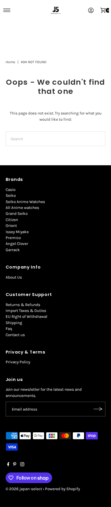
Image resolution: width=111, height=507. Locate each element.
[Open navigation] (7, 10)
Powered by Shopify (62, 489)
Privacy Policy (18, 362)
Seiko (11, 195)
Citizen (12, 219)
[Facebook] (8, 465)
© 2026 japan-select (24, 489)
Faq (9, 328)
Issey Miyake (17, 232)
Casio (10, 189)
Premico (13, 237)
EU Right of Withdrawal (26, 316)
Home (10, 62)
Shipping (14, 322)
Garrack (13, 250)
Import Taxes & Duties (26, 310)
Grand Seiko (17, 213)
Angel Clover (17, 243)
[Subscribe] (98, 409)
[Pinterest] (14, 465)
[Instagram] (22, 465)
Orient (11, 225)
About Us (14, 277)
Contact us (15, 335)
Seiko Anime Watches (25, 201)
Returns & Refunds (23, 304)
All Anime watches (22, 207)
